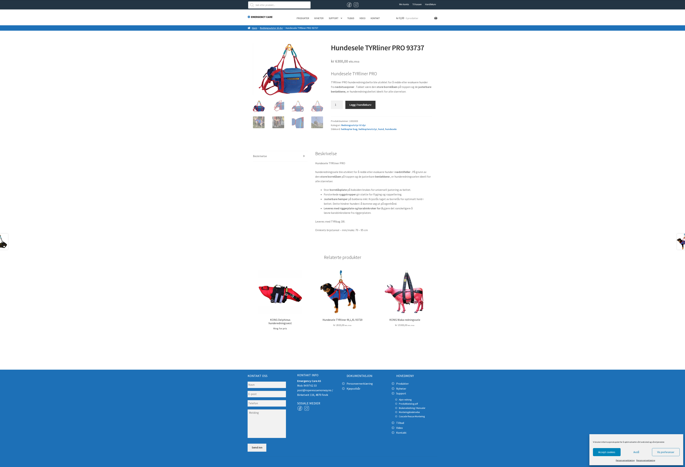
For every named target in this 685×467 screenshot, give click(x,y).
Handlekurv (430, 4)
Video (362, 18)
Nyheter (319, 18)
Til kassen (417, 4)
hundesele (391, 129)
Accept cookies (606, 452)
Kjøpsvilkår (353, 388)
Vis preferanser (665, 452)
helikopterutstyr (368, 129)
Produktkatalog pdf (408, 403)
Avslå (636, 452)
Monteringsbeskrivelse (409, 412)
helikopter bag (349, 129)
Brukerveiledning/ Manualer (412, 408)
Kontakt (375, 18)
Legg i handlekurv (360, 104)
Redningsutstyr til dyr (271, 28)
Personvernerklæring (625, 460)
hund (381, 129)
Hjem (254, 28)
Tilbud (350, 18)
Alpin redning (405, 399)
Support (333, 18)
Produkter (303, 18)
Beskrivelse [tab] (260, 156)
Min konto (404, 4)
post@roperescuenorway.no (314, 390)
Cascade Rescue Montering (412, 416)
